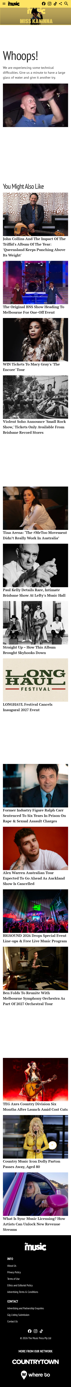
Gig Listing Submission (18, 1314)
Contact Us (12, 1321)
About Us (11, 1265)
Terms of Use (13, 1278)
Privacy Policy (14, 1272)
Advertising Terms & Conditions (22, 1291)
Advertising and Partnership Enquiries (25, 1308)
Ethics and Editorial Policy (20, 1285)
